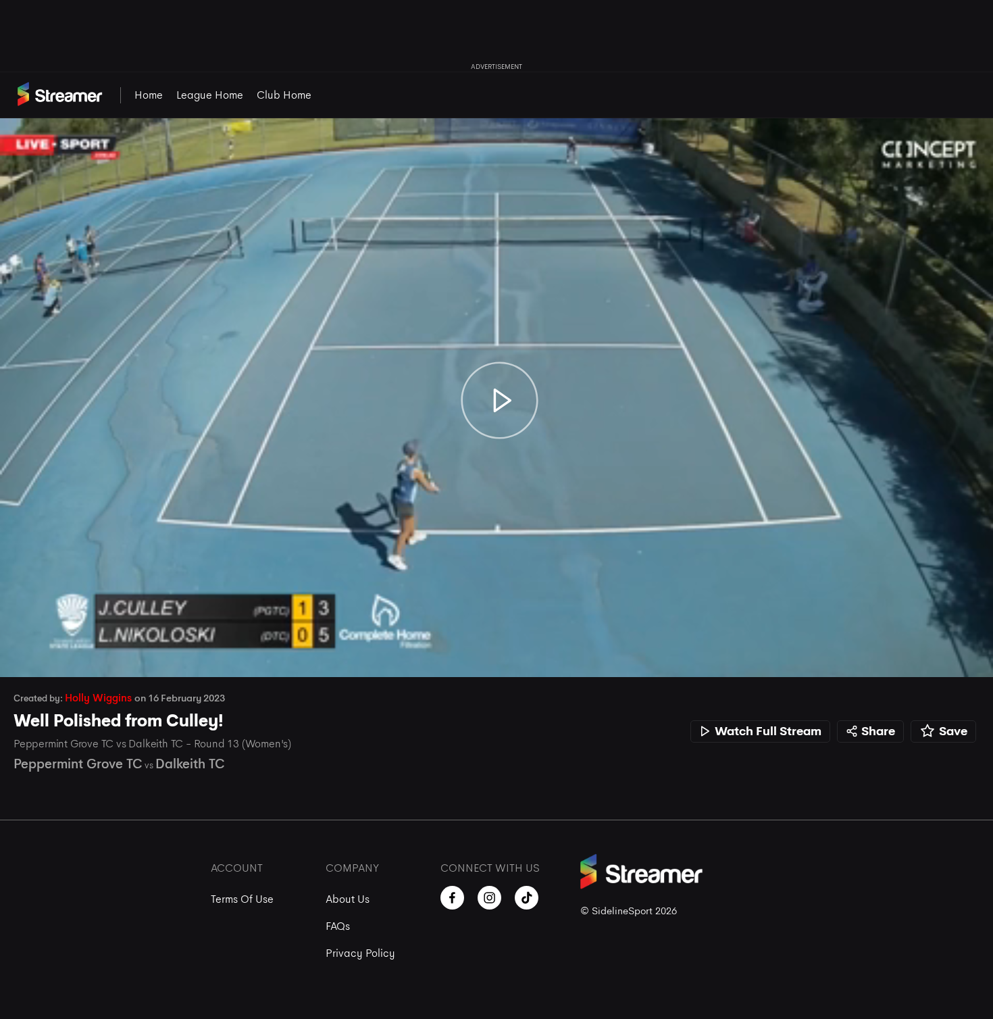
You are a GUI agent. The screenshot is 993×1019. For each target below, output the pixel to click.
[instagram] (489, 898)
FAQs (338, 926)
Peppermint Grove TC (78, 763)
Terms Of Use (242, 899)
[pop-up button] (944, 653)
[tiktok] (526, 898)
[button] (24, 653)
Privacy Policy (360, 953)
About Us (348, 899)
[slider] (496, 629)
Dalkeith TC (190, 763)
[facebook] (452, 898)
